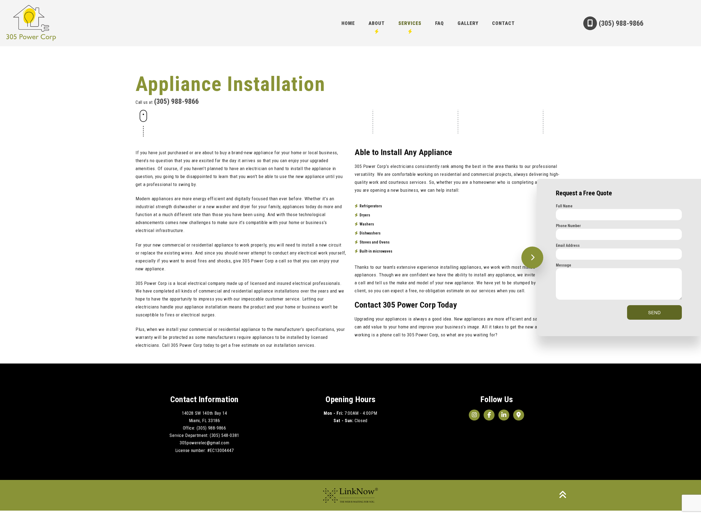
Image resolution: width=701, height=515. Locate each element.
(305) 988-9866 (620, 23)
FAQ (439, 23)
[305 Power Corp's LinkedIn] (503, 415)
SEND (654, 312)
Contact (503, 23)
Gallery (468, 23)
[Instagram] (474, 415)
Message (563, 265)
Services (409, 23)
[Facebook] (489, 415)
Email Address (568, 245)
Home (348, 23)
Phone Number (568, 226)
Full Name (564, 206)
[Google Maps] (518, 415)
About (377, 23)
